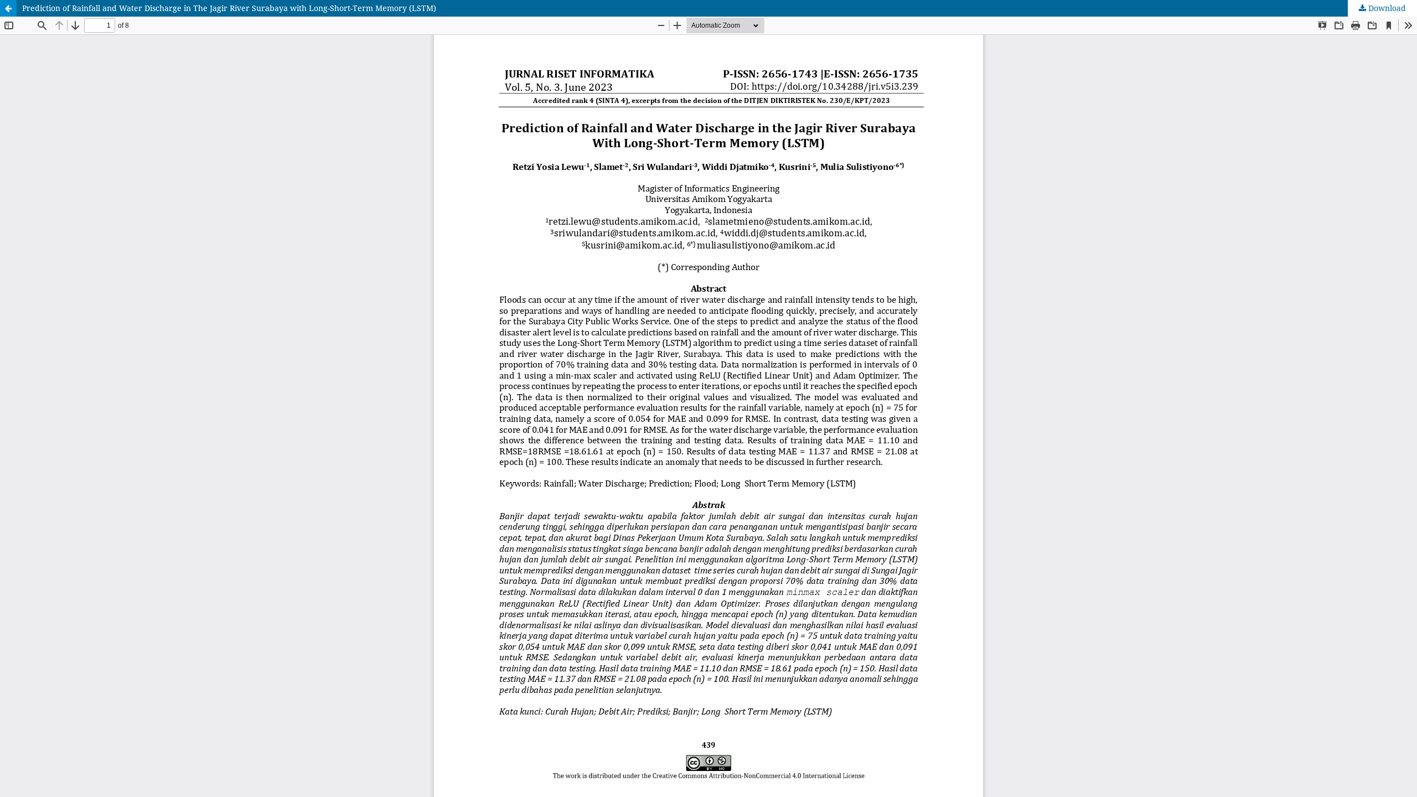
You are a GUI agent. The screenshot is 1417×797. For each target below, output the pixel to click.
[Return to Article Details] (8, 8)
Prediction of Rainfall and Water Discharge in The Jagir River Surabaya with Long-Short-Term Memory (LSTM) (229, 8)
